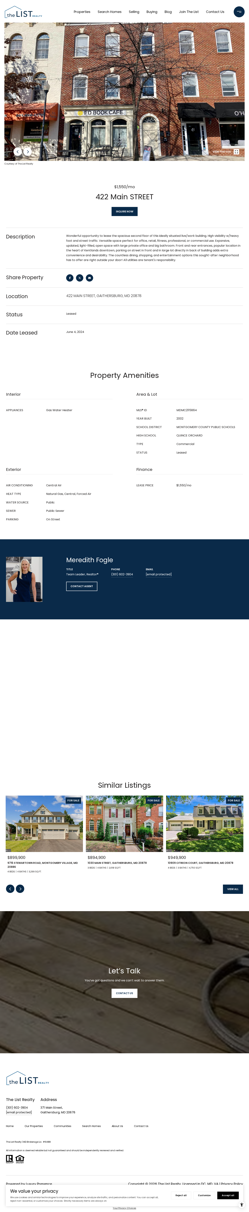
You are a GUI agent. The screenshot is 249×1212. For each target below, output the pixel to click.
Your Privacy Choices (124, 1208)
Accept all (228, 1195)
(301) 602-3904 (122, 574)
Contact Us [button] (124, 993)
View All (233, 889)
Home (10, 1126)
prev (17, 151)
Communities (62, 1126)
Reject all (181, 1195)
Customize (204, 1195)
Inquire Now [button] (124, 211)
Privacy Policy (232, 1184)
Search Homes (110, 11)
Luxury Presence (39, 1184)
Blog (168, 11)
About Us (117, 1126)
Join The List (189, 11)
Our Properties (34, 1126)
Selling (134, 11)
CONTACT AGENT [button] (82, 586)
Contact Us (215, 11)
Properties (82, 11)
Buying (152, 11)
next (27, 151)
